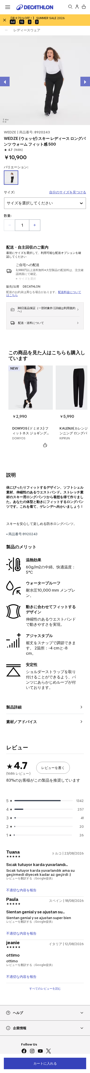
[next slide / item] (85, 81)
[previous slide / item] (5, 81)
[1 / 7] (45, 80)
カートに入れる (45, 1063)
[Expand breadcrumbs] (6, 30)
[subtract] (9, 225)
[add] (34, 225)
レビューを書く (53, 768)
